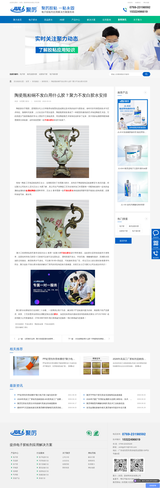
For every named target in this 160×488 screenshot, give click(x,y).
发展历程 (65, 464)
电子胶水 (33, 19)
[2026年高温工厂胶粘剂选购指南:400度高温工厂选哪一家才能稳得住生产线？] (96, 366)
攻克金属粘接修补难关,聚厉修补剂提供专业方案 (106, 407)
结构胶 (15, 471)
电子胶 (22, 74)
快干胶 (15, 464)
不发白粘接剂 (49, 324)
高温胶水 (48, 19)
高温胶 (15, 460)
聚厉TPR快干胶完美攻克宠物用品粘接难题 (104, 395)
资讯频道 (35, 81)
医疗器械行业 (44, 464)
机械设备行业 (44, 474)
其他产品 (16, 478)
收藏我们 (138, 2)
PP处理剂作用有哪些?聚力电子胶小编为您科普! (60, 358)
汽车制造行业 (44, 460)
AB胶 (62, 19)
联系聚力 (91, 464)
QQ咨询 (130, 2)
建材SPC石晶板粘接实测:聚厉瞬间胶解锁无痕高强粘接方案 (40, 407)
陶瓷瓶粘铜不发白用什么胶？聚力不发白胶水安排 (69, 81)
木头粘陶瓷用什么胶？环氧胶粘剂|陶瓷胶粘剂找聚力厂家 (90, 338)
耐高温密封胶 (32, 74)
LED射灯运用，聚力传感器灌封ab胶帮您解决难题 (40, 338)
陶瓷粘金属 (39, 324)
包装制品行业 (44, 471)
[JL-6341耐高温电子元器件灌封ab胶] (133, 151)
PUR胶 (15, 474)
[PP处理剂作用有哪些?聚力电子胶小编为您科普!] (26, 366)
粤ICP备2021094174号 (130, 478)
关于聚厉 (66, 453)
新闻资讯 (122, 19)
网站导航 (92, 453)
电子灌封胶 (54, 74)
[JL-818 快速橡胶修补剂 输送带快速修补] (133, 114)
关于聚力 (137, 19)
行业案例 (40, 453)
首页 (28, 81)
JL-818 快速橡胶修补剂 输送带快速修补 (132, 132)
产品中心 (76, 19)
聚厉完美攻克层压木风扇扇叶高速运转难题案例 (37, 403)
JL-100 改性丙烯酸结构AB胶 (133, 204)
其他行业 (42, 478)
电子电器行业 (44, 457)
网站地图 (146, 2)
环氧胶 (15, 467)
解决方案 (91, 19)
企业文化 (65, 460)
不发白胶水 (29, 324)
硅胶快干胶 (43, 74)
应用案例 (106, 19)
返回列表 (123, 240)
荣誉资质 (17, 26)
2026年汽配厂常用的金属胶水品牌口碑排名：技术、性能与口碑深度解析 (109, 399)
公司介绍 (65, 457)
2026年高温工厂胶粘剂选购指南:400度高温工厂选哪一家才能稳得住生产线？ (130, 358)
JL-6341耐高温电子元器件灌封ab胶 (132, 168)
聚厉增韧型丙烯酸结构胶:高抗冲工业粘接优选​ (105, 403)
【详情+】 (71, 366)
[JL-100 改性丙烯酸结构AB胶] (133, 187)
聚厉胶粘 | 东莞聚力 (121, 482)
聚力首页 (17, 19)
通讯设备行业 (44, 467)
